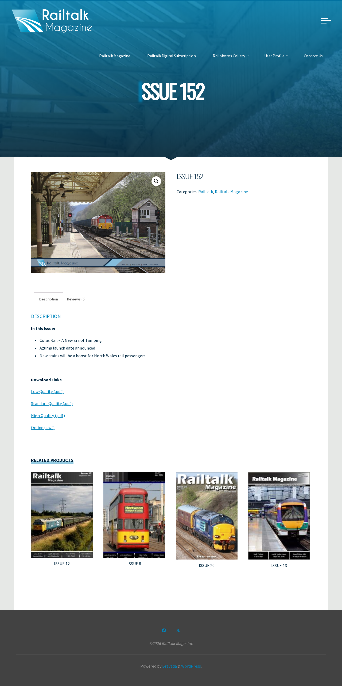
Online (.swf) (43, 427)
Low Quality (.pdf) (47, 391)
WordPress (191, 666)
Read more (62, 513)
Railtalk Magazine (231, 191)
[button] (156, 181)
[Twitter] (178, 630)
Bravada (169, 666)
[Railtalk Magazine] (52, 20)
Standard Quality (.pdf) (52, 403)
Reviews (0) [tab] (76, 299)
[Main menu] (326, 20)
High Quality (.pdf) (48, 415)
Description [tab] (48, 299)
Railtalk (205, 191)
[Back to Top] (321, 665)
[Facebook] (164, 630)
